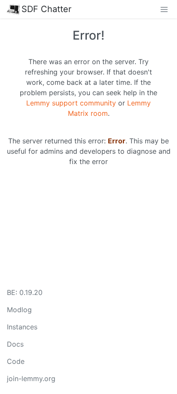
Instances (22, 327)
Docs (15, 344)
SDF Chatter (46, 9)
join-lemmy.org (31, 378)
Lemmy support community (71, 103)
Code (15, 361)
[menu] (164, 9)
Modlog (19, 309)
